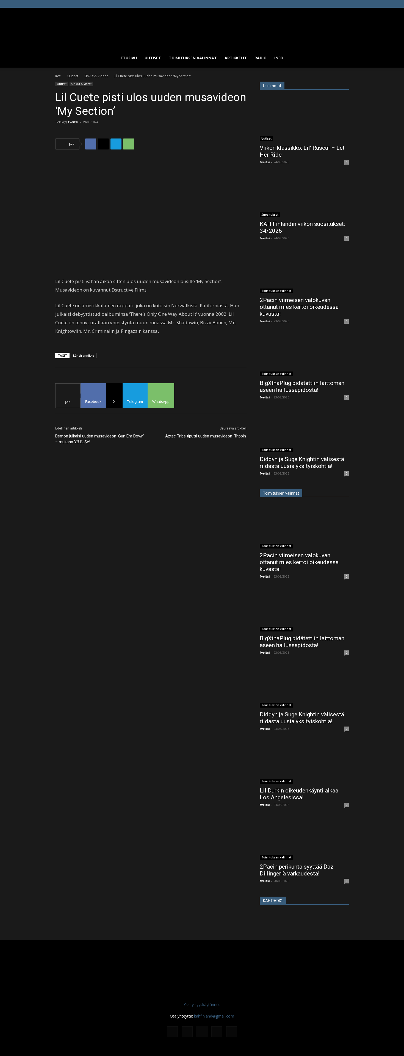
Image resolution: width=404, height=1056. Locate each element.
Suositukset (269, 215)
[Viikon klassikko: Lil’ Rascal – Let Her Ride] (304, 119)
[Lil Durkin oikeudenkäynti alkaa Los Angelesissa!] (304, 762)
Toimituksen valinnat (193, 57)
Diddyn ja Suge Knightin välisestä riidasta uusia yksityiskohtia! (302, 462)
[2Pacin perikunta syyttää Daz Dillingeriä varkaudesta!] (304, 838)
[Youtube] (345, 4)
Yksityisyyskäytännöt (202, 1004)
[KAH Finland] (202, 28)
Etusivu (129, 57)
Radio (260, 57)
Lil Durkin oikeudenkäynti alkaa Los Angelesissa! (299, 794)
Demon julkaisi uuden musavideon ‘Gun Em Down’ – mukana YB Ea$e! (99, 439)
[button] (342, 58)
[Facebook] (317, 4)
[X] (335, 4)
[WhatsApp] (128, 143)
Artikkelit (236, 57)
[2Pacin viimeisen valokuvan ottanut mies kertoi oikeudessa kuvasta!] (304, 271)
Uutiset (153, 57)
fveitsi (73, 122)
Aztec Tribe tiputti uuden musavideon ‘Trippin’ (206, 436)
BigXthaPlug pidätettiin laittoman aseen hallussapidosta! (302, 386)
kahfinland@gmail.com (214, 1016)
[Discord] (308, 4)
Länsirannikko (83, 355)
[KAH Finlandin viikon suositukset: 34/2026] (304, 195)
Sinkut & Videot (96, 76)
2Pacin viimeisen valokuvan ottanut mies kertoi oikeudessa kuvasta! (299, 307)
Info (278, 57)
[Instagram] (326, 4)
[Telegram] (115, 143)
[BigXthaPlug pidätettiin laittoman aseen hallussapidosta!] (304, 354)
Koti (58, 76)
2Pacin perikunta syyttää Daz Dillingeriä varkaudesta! (296, 870)
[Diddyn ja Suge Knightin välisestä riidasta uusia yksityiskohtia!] (304, 430)
